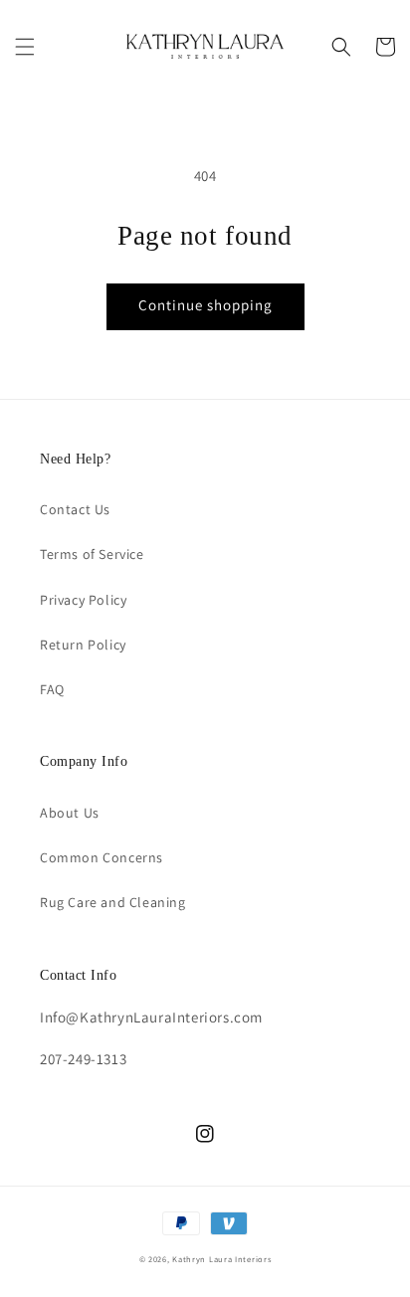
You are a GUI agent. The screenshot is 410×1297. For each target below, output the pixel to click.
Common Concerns (101, 857)
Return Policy (83, 644)
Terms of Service (92, 554)
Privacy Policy (83, 600)
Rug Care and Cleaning (113, 902)
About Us (70, 813)
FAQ (52, 689)
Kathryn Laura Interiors (221, 1258)
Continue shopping (205, 304)
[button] (25, 47)
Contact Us (75, 509)
